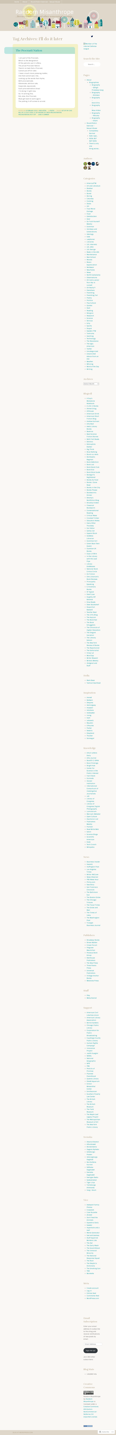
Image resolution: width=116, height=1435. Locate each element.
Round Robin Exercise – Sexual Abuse (45, 2)
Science (90, 318)
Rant (88, 308)
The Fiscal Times (93, 905)
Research (90, 316)
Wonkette (90, 1273)
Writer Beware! (92, 658)
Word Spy (90, 656)
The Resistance (92, 341)
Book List (90, 465)
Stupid (89, 328)
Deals (89, 204)
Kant (88, 718)
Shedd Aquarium (93, 1081)
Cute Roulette (92, 1212)
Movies (89, 260)
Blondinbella (92, 1147)
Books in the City (93, 487)
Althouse (90, 411)
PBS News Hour (92, 879)
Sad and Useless (93, 1235)
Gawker (89, 1225)
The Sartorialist (93, 650)
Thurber (90, 736)
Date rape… (93, 136)
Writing (89, 369)
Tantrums (90, 333)
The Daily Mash (93, 1245)
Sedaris (89, 731)
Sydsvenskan (92, 1180)
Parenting (90, 293)
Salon (89, 832)
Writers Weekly (92, 661)
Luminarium (91, 811)
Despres (90, 703)
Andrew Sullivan (93, 421)
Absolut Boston (93, 1142)
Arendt (89, 697)
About (25, 2)
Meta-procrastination (54, 112)
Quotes (89, 305)
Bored (89, 193)
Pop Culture (91, 303)
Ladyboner (91, 239)
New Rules (91, 270)
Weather (90, 362)
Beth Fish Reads (93, 439)
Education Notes (93, 521)
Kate (88, 237)
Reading (90, 311)
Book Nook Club (93, 467)
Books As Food (92, 480)
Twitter (89, 349)
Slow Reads (91, 602)
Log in (89, 1291)
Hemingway (91, 705)
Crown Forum (92, 945)
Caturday (90, 199)
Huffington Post (93, 867)
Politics (90, 300)
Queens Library (93, 1079)
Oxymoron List (92, 819)
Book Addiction (93, 462)
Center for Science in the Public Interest (92, 770)
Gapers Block (92, 533)
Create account (92, 1288)
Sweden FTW (91, 331)
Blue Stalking (92, 452)
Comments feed (93, 1296)
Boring (89, 196)
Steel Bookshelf (93, 605)
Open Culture (92, 817)
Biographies (94, 82)
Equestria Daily (93, 1223)
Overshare (91, 290)
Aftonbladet (91, 1144)
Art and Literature (93, 186)
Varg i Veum (91, 1190)
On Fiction (91, 574)
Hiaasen (90, 708)
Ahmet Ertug (91, 409)
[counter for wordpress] (88, 1426)
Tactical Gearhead (93, 683)
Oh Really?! (91, 288)
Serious (90, 321)
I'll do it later (28, 112)
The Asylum (91, 617)
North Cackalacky (93, 275)
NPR (88, 1063)
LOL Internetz (92, 244)
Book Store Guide (93, 472)
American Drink (93, 414)
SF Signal (90, 592)
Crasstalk (90, 1210)
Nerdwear (90, 267)
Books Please (92, 490)
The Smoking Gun (93, 1268)
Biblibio (90, 442)
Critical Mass (92, 515)
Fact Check (91, 776)
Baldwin (90, 700)
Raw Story (90, 885)
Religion (90, 313)
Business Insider (93, 862)
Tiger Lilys (91, 1182)
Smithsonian (92, 1091)
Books (89, 191)
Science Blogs (92, 834)
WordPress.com (93, 1298)
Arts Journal (91, 758)
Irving (89, 715)
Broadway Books (93, 940)
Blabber (90, 188)
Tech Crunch (91, 844)
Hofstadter (91, 713)
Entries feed (91, 1293)
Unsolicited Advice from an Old (92, 356)
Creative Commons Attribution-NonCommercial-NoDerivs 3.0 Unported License (90, 1412)
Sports (89, 326)
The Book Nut (92, 620)
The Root (90, 1261)
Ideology (90, 234)
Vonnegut (90, 738)
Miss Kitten (42, 110)
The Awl (90, 1243)
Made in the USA (93, 252)
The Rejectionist (93, 648)
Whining (90, 364)
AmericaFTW (91, 183)
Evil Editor (91, 528)
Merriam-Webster (93, 814)
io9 (88, 796)
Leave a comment (43, 114)
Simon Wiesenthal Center (91, 1086)
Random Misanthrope (45, 12)
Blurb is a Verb (92, 454)
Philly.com (91, 882)
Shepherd (90, 733)
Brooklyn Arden (93, 503)
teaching (90, 336)
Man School (91, 257)
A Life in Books (92, 406)
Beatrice (90, 431)
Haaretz (90, 864)
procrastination (23, 114)
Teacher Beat (92, 612)
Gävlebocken (92, 216)
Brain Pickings (92, 763)
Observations (92, 277)
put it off (33, 114)
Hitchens (90, 710)
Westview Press (93, 981)
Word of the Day (93, 367)
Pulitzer (90, 827)
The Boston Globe (93, 897)
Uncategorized (92, 351)
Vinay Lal (90, 653)
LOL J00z (90, 247)
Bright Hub (91, 766)
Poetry (52, 110)
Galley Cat (90, 531)
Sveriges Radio (92, 1177)
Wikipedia (90, 847)
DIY (88, 206)
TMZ (88, 1271)
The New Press (92, 963)
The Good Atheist (93, 1248)
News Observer (92, 877)
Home (16, 2)
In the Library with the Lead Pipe (92, 558)
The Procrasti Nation (29, 50)
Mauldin (90, 723)
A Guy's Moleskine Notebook (91, 401)
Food (88, 214)
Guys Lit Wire (92, 554)
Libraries (90, 242)
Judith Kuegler (92, 1053)
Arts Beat (90, 424)
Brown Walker (92, 942)
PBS (88, 1066)
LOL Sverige (91, 249)
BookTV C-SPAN (93, 760)
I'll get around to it (40, 112)
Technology (91, 339)
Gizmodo (90, 778)
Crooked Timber (93, 518)
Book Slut (90, 470)
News (89, 272)
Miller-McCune (92, 874)
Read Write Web (93, 829)
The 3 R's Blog (92, 615)
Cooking (90, 201)
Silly (88, 323)
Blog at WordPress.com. (23, 1432)
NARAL (89, 1056)
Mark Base (91, 680)
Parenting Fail (92, 295)
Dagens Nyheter (93, 1149)
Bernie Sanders (92, 1023)
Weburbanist (92, 998)
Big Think (90, 449)
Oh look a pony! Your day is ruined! (93, 282)
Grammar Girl (92, 541)
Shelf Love (91, 594)
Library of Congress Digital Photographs (93, 806)
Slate (89, 842)
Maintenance (92, 255)
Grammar (90, 227)
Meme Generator (93, 1233)
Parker (89, 728)
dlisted (89, 1215)
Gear (88, 219)
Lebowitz (90, 720)
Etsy (88, 995)
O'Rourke (90, 726)
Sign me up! (90, 1351)
